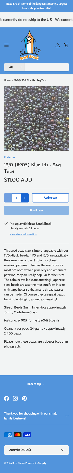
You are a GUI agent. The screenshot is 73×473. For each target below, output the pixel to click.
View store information (23, 234)
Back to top (34, 384)
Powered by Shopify (35, 462)
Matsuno (9, 157)
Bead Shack (18, 462)
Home (7, 80)
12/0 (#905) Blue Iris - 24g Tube (30, 80)
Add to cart (50, 197)
